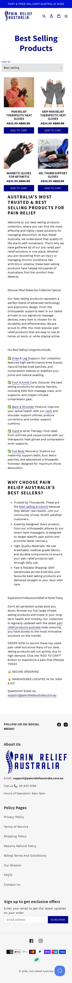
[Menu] (66, 16)
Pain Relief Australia (41, 971)
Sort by (6, 62)
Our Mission (12, 865)
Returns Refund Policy (20, 846)
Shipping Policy (15, 836)
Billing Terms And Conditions (25, 855)
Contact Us (12, 884)
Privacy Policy (14, 817)
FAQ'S (8, 875)
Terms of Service (16, 826)
